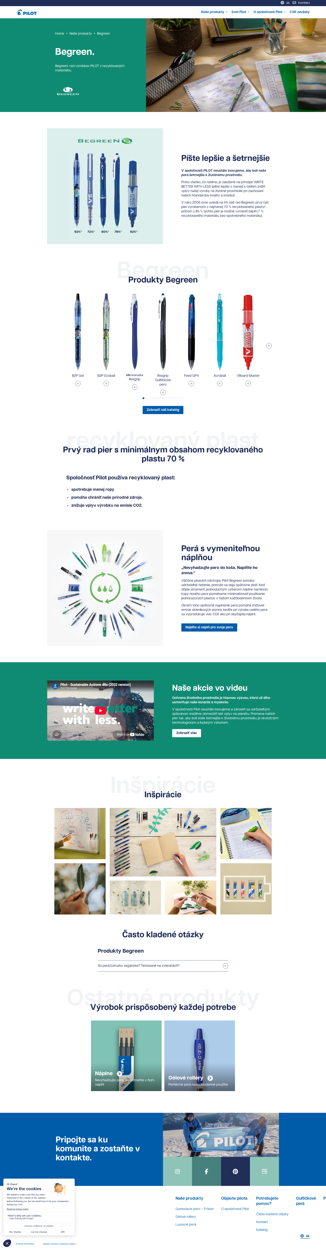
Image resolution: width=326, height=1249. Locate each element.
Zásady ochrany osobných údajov (59, 1244)
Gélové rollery (186, 1217)
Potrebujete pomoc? (267, 1201)
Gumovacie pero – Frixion (195, 1209)
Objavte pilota (234, 1199)
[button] (269, 345)
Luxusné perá (186, 1224)
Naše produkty (212, 12)
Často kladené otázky (272, 1214)
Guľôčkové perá (306, 1201)
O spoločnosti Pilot (267, 12)
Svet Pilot (238, 12)
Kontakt (262, 1222)
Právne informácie (25, 1244)
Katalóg (262, 1230)
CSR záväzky (300, 12)
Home (59, 33)
